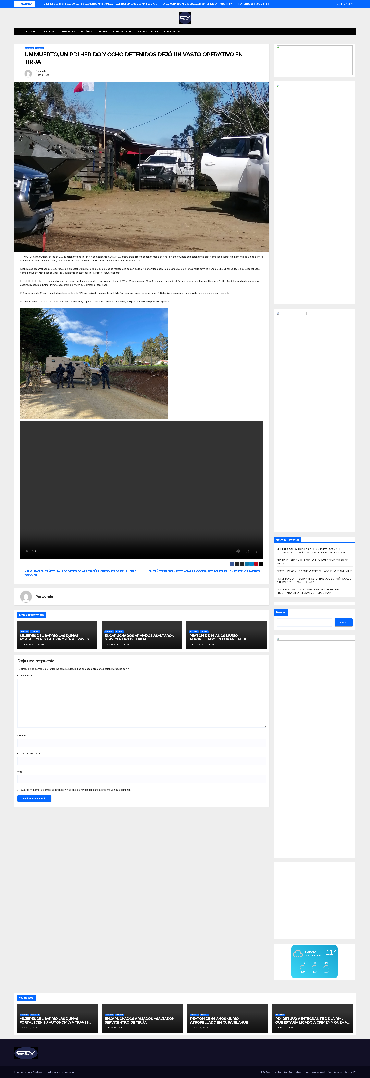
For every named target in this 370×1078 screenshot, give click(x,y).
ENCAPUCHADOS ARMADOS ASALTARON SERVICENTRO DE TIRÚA (139, 637)
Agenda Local (122, 31)
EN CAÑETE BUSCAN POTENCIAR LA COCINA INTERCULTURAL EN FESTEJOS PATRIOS (204, 571)
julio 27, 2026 (115, 1028)
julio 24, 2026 (285, 1028)
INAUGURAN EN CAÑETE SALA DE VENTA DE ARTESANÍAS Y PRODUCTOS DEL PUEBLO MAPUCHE (80, 573)
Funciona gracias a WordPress (28, 1072)
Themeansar (69, 1072)
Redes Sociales (148, 31)
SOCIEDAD (35, 632)
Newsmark (55, 1072)
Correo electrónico (28, 753)
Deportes (68, 31)
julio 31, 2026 (29, 1028)
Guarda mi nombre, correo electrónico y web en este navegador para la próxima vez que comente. (76, 789)
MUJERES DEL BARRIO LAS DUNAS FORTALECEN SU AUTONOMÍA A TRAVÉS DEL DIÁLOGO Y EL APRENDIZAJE (54, 639)
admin (43, 71)
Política (86, 31)
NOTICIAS (29, 48)
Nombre (22, 735)
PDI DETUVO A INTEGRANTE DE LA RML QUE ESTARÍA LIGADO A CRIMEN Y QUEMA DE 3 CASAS (311, 1022)
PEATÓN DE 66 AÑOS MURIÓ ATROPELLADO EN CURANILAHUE (218, 637)
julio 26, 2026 (200, 1028)
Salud (103, 31)
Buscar (280, 612)
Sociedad (49, 31)
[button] (348, 31)
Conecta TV (172, 31)
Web (19, 771)
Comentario (24, 675)
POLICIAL (31, 31)
